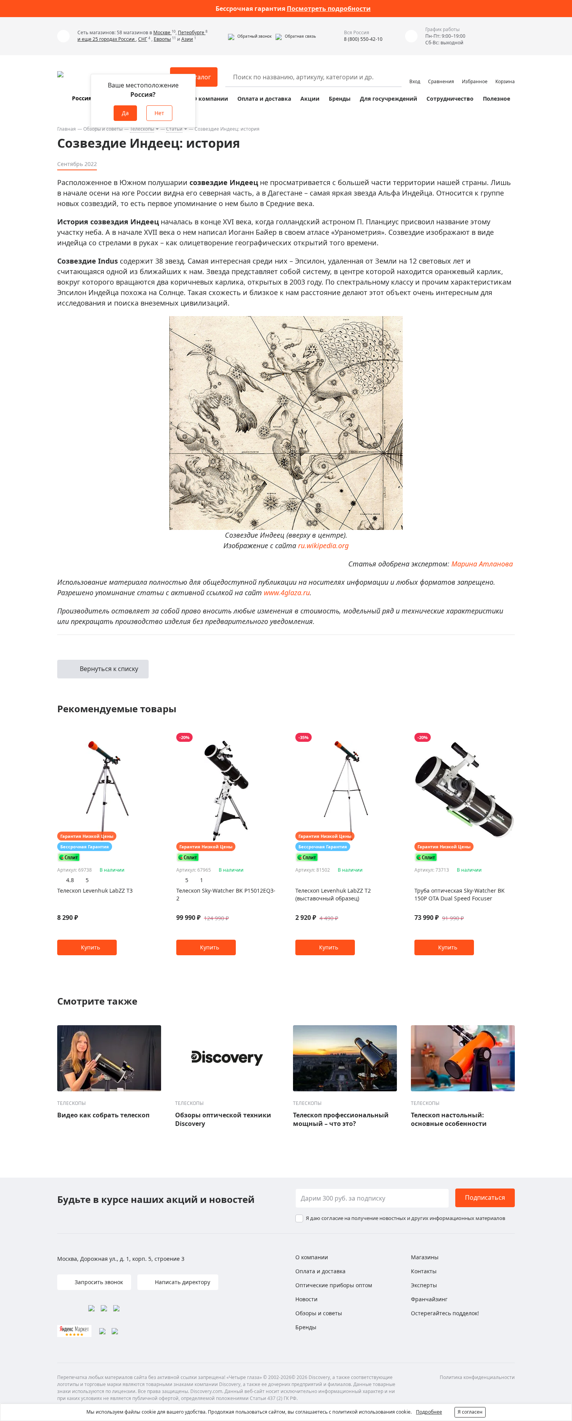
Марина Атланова (482, 563)
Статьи (174, 129)
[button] (250, 36)
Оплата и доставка (264, 98)
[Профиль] (414, 73)
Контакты (424, 1271)
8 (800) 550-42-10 (363, 39)
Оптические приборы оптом (333, 1285)
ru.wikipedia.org (323, 545)
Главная (66, 129)
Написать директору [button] (181, 1282)
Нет (159, 113)
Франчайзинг (429, 1299)
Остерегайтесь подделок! (445, 1313)
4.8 (70, 880)
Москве (162, 32)
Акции (309, 98)
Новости (306, 1299)
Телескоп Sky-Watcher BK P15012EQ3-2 (225, 894)
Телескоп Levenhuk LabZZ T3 (95, 890)
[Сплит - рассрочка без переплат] (69, 857)
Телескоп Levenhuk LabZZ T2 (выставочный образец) (333, 894)
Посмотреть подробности (329, 8)
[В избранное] (144, 737)
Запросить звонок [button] (98, 1282)
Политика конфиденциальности (477, 1377)
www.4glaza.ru (287, 592)
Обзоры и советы (103, 129)
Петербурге (191, 32)
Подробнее (429, 1412)
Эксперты (424, 1285)
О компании (210, 98)
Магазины (425, 1257)
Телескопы (142, 129)
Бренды (340, 98)
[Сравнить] (153, 737)
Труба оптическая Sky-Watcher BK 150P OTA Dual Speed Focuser (459, 894)
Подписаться (485, 1197)
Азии (187, 39)
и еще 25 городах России (106, 39)
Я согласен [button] (470, 1412)
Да (125, 113)
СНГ (142, 39)
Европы (162, 39)
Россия (81, 98)
